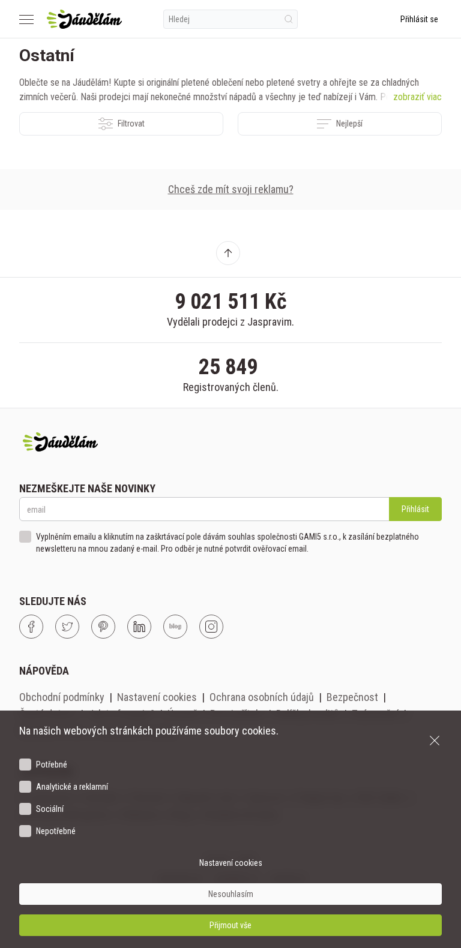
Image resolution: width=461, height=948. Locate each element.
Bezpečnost (352, 697)
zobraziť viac (417, 97)
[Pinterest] (103, 627)
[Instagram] (211, 627)
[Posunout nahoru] (228, 253)
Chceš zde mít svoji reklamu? (231, 189)
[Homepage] (84, 19)
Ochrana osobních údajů (261, 697)
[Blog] (175, 627)
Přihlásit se (419, 19)
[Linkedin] (139, 627)
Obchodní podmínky (61, 697)
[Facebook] (31, 627)
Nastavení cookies (157, 697)
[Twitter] (67, 627)
